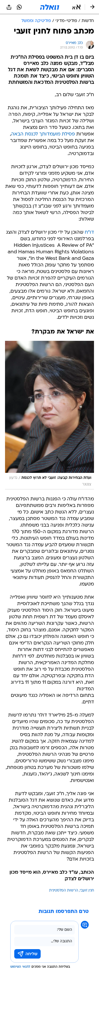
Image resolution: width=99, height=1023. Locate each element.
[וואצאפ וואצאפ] (19, 7)
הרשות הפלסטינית (63, 890)
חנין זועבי (87, 890)
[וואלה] (49, 7)
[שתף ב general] (9, 7)
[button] (76, 7)
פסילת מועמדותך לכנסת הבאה (43, 134)
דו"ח (89, 232)
